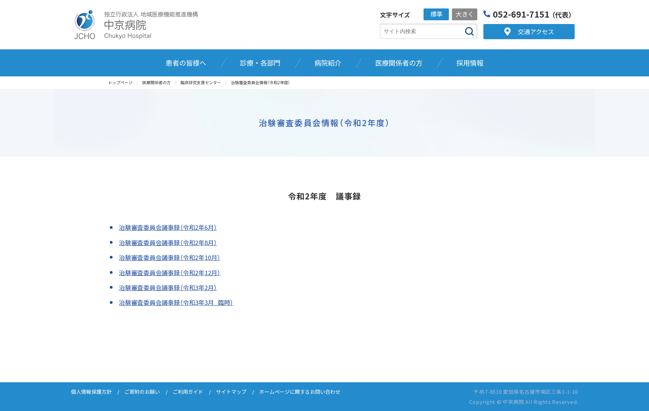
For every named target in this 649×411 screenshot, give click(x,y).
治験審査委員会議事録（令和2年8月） (168, 242)
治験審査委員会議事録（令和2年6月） (168, 227)
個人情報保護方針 (91, 391)
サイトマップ (231, 391)
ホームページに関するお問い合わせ (299, 391)
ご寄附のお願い (142, 391)
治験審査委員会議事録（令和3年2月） (168, 287)
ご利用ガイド (188, 391)
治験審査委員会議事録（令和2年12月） (169, 272)
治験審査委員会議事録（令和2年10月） (169, 257)
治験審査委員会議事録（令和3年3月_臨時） (176, 302)
